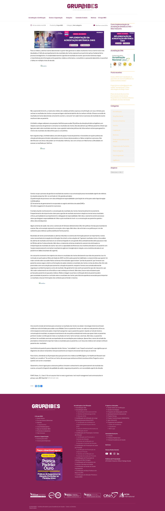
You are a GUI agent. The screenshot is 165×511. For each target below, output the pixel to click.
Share (31, 386)
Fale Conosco (40, 433)
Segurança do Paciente (121, 146)
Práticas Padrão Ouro (113, 438)
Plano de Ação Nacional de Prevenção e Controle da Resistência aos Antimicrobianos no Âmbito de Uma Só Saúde (122, 97)
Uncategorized (118, 155)
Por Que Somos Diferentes (44, 420)
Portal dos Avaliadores (43, 431)
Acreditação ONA (81, 407)
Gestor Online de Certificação (116, 407)
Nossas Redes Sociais (112, 450)
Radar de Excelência (114, 424)
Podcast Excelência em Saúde (121, 140)
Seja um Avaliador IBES (43, 429)
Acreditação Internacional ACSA (87, 412)
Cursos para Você (41, 438)
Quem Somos (40, 418)
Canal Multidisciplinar (42, 426)
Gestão (115, 125)
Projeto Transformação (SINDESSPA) (118, 418)
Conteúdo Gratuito (81, 18)
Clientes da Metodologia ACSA (86, 414)
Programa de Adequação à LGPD (117, 412)
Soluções (69, 18)
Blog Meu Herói (118, 116)
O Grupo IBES (102, 18)
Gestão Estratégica (113, 409)
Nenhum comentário (102, 25)
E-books (110, 435)
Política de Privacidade (112, 459)
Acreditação (117, 111)
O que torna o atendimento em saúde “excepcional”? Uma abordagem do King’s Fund (121, 87)
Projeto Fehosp (112, 416)
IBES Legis (111, 428)
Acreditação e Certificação (37, 18)
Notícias (93, 18)
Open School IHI (112, 420)
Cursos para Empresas (43, 440)
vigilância (116, 160)
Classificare (112, 426)
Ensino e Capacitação (56, 18)
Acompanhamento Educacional (116, 414)
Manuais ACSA (81, 416)
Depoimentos (42, 424)
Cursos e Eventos (119, 121)
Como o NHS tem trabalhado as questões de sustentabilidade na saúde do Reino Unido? (122, 79)
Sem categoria (118, 151)
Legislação (116, 130)
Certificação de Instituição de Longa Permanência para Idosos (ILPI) (85, 424)
